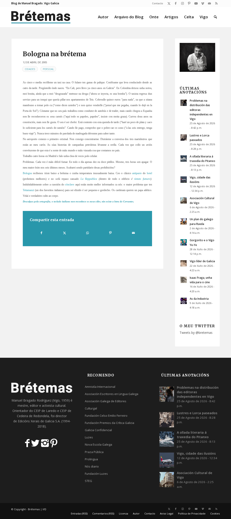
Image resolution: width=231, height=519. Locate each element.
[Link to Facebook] (175, 3)
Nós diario (92, 466)
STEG (88, 481)
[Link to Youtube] (196, 3)
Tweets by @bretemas (196, 332)
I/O (44, 509)
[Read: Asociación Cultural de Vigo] (184, 200)
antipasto (137, 173)
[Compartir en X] (64, 233)
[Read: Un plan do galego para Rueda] (184, 221)
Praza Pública (94, 452)
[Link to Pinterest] (189, 3)
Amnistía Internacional (100, 387)
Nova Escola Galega (98, 444)
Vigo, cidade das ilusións (196, 453)
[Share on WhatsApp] (87, 233)
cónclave (69, 184)
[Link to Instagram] (182, 3)
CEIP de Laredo (45, 411)
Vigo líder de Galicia (202, 261)
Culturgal (91, 408)
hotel (149, 173)
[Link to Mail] (209, 3)
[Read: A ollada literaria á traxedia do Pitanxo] (184, 158)
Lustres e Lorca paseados (197, 413)
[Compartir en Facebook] (41, 233)
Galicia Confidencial (98, 430)
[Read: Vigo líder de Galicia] (184, 263)
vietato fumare (142, 178)
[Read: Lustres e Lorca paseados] (184, 137)
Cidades (30, 69)
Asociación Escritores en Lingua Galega (111, 394)
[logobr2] (41, 17)
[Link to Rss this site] (216, 3)
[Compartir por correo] (133, 233)
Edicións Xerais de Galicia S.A (39, 421)
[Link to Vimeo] (202, 3)
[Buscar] (215, 17)
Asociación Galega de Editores (105, 401)
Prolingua (91, 459)
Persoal (48, 69)
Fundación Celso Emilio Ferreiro (106, 416)
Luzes (89, 437)
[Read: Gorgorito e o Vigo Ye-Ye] (184, 242)
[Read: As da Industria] (184, 301)
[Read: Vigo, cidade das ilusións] (184, 179)
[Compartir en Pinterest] (110, 233)
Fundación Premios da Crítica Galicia (109, 423)
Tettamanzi (28, 190)
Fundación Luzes (96, 474)
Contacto (157, 3)
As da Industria (199, 298)
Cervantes (128, 201)
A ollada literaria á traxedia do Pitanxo (193, 434)
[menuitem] (156, 3)
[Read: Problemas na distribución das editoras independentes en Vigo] (184, 103)
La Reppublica (89, 178)
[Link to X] (169, 3)
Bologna (27, 173)
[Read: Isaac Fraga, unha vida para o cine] (184, 280)
